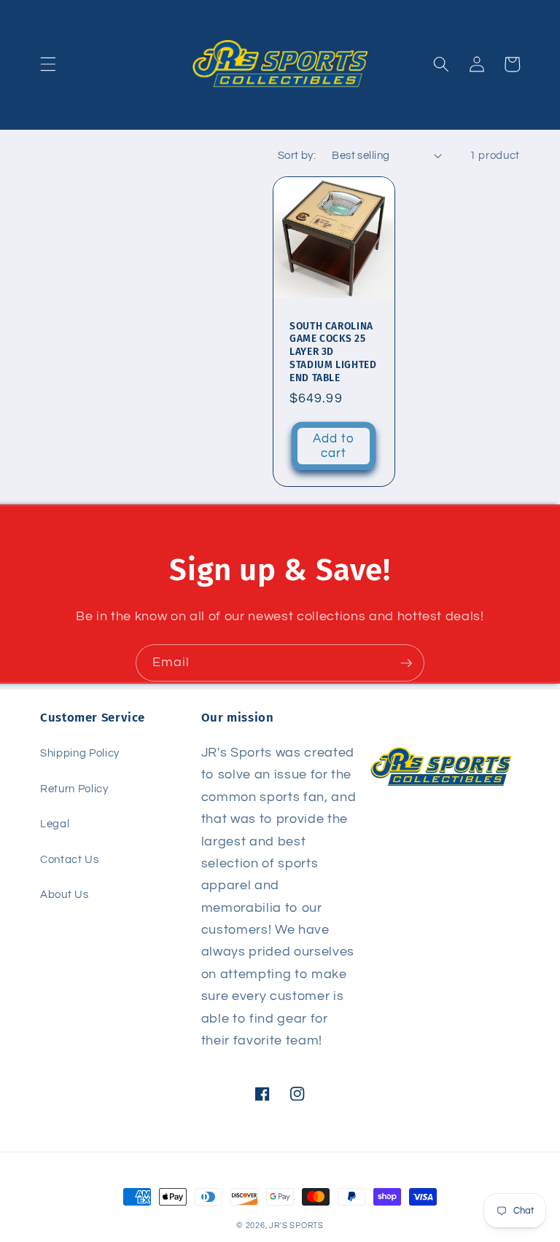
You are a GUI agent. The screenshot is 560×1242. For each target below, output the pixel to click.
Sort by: (297, 155)
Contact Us (69, 859)
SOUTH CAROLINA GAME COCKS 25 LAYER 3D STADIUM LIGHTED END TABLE (332, 352)
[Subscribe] (406, 663)
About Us (64, 894)
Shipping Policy (80, 753)
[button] (48, 64)
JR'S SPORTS (296, 1226)
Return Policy (74, 788)
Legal (54, 823)
